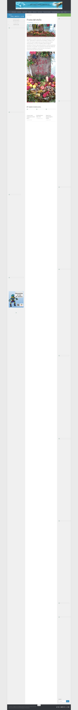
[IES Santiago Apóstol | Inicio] (39, 5)
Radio (62, 12)
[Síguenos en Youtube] (15, 16)
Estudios (29, 12)
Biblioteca (34, 12)
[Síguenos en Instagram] (14, 16)
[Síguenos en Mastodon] (18, 16)
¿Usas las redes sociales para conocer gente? (31, 117)
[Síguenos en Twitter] (11, 16)
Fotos (65, 12)
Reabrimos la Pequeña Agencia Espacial (49, 117)
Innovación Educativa (55, 12)
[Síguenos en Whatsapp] (20, 16)
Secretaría (19, 12)
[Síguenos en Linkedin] (17, 16)
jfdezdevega (30, 22)
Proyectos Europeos (46, 12)
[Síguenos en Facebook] (12, 16)
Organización (24, 12)
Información (14, 12)
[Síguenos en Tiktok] (21, 16)
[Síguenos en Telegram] (23, 16)
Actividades (29, 14)
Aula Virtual (40, 12)
